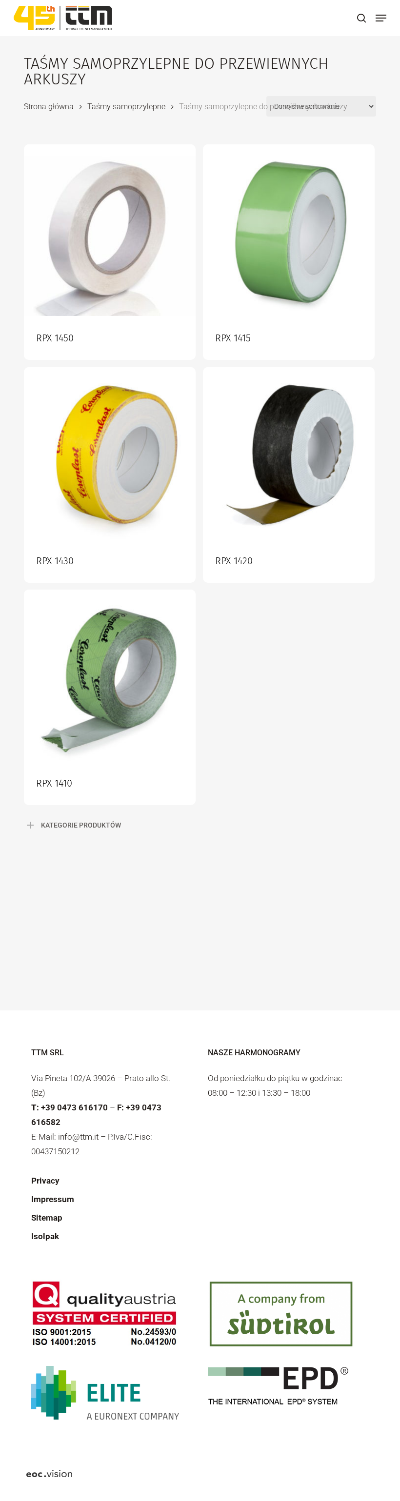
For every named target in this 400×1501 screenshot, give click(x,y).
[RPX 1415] (289, 230)
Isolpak (45, 1236)
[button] (381, 18)
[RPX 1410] (110, 675)
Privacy (45, 1180)
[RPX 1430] (110, 453)
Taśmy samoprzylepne (126, 106)
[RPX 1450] (110, 230)
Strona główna (49, 106)
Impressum (52, 1199)
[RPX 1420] (289, 453)
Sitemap (46, 1218)
